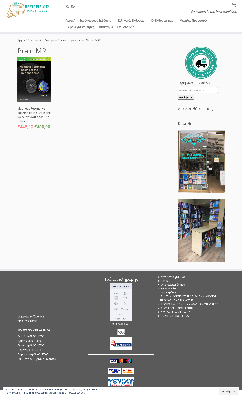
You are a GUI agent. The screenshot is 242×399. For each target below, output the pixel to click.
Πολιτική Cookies (76, 392)
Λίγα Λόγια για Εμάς (173, 277)
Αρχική (70, 20)
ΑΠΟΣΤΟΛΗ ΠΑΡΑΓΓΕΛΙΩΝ (177, 308)
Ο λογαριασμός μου (173, 284)
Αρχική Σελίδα (27, 40)
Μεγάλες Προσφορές (194, 20)
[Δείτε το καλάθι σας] (234, 4)
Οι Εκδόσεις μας (162, 20)
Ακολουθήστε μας (195, 108)
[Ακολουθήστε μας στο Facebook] (74, 6)
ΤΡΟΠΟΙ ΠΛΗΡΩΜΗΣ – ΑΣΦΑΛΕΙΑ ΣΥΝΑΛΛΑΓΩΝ (190, 304)
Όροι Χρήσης (169, 292)
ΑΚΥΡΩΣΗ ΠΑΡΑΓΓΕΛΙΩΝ (176, 312)
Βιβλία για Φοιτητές (80, 27)
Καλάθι (165, 280)
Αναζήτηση (186, 97)
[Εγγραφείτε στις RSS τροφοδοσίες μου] (68, 6)
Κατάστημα (105, 27)
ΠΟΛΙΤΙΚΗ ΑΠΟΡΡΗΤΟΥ (175, 315)
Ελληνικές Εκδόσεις (131, 20)
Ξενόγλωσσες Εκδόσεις (96, 20)
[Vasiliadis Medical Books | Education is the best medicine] (28, 10)
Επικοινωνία (125, 27)
